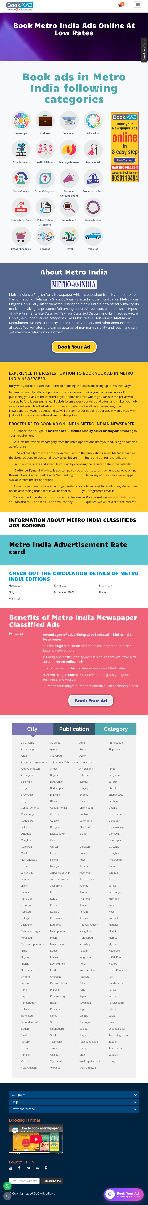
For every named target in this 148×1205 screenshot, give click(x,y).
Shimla (54, 1022)
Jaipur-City (27, 872)
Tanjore (25, 1041)
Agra (82, 742)
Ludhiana (55, 924)
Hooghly (114, 853)
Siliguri (25, 1028)
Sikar (111, 1022)
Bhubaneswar (116, 794)
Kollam (83, 911)
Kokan (83, 905)
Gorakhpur (115, 840)
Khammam (85, 898)
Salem (112, 1009)
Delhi (24, 827)
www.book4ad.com (121, 497)
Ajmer (53, 749)
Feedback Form (144, 50)
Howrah (54, 859)
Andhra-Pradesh (30, 768)
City (32, 729)
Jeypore (113, 879)
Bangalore (115, 775)
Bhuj (23, 801)
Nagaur (83, 950)
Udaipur (54, 1054)
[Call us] (7, 1196)
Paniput (25, 983)
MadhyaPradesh (88, 924)
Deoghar (55, 827)
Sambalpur (27, 1015)
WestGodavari (87, 1067)
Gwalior (25, 853)
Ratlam (54, 1002)
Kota (111, 911)
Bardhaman (56, 781)
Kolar (112, 905)
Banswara (26, 781)
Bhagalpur (85, 788)
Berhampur (56, 788)
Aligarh (25, 755)
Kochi (53, 905)
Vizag (112, 1061)
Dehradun (114, 820)
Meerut (54, 937)
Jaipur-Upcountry (60, 872)
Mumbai (113, 937)
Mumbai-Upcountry (32, 944)
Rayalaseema (116, 1002)
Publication (74, 729)
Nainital (54, 957)
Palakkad (84, 976)
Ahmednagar (28, 749)
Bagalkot (55, 775)
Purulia (112, 989)
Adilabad (55, 742)
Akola (82, 749)
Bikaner (54, 801)
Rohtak (25, 1009)
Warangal (55, 1067)
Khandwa (26, 905)
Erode (82, 833)
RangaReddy (28, 1002)
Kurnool (113, 918)
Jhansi (24, 885)
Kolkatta (54, 911)
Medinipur (27, 937)
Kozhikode (56, 918)
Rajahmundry (58, 996)
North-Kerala (116, 970)
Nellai (82, 963)
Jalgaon (113, 872)
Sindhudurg (57, 1028)
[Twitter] (29, 1168)
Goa (81, 840)
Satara (112, 1015)
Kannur (54, 892)
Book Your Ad (74, 346)
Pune (82, 989)
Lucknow (26, 924)
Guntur (54, 846)
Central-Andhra (30, 807)
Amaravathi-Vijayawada (34, 762)
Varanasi (113, 1054)
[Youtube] (11, 1168)
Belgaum (26, 788)
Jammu (25, 879)
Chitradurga (27, 814)
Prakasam (55, 989)
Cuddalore (27, 820)
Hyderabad (115, 859)
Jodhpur (84, 885)
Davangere (85, 820)
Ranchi (112, 996)
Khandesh (114, 898)
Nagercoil (114, 950)
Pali (111, 976)
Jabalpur (84, 866)
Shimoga (84, 1022)
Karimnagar (115, 892)
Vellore (25, 1061)
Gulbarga (26, 846)
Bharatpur (114, 788)
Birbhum (114, 801)
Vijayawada (56, 1061)
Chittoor (55, 814)
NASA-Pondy (116, 957)
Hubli (82, 859)
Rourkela (55, 1009)
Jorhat (112, 885)
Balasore (84, 775)
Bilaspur (84, 801)
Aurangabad (28, 775)
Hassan (54, 853)
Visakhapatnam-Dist (90, 1061)
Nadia (24, 950)
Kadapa (25, 892)
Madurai (113, 924)
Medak (112, 931)
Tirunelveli (56, 1048)
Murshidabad (57, 944)
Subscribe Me (52, 1181)
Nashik (25, 963)
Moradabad (86, 937)
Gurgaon (84, 846)
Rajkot (82, 996)
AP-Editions (86, 768)
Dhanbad (84, 827)
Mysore (113, 944)
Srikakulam (27, 1035)
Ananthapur (89, 762)
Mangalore (85, 931)
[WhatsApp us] (7, 1186)
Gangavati (114, 833)
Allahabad (56, 755)
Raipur (24, 996)
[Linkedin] (38, 1168)
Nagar (53, 950)
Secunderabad (29, 1022)
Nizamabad (27, 970)
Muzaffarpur (86, 944)
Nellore (113, 963)
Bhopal (83, 794)
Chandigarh (86, 807)
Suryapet (84, 1035)
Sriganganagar (117, 1028)
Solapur (83, 1028)
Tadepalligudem (118, 1035)
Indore (25, 866)
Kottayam (26, 918)
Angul (53, 768)
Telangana (56, 1041)
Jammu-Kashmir (59, 879)
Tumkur (25, 1054)
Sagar (82, 1009)
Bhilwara (55, 794)
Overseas (55, 976)
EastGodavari (57, 833)
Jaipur (112, 866)
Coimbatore (116, 814)
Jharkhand (56, 885)
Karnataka (26, 898)
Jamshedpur (86, 879)
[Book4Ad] (19, 4)
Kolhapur (26, 911)
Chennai (113, 807)
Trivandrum (115, 1048)
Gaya (53, 840)
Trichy (83, 1048)
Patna (82, 983)
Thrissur (25, 1048)
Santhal (83, 1015)
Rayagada (85, 1002)
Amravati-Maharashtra (65, 762)
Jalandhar (85, 872)
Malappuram (57, 931)
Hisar (82, 853)
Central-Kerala (58, 807)
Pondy (25, 989)
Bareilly (83, 781)
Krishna (83, 918)
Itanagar (54, 866)
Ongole (25, 976)
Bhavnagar (27, 794)
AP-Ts (112, 768)
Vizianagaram (29, 1067)
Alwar (82, 755)
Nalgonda (85, 957)
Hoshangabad (29, 859)
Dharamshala (116, 827)
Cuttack (54, 820)
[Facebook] (20, 1168)
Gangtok (26, 840)
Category (116, 729)
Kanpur (83, 892)
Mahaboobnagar (30, 931)
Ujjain (82, 1054)
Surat (53, 1035)
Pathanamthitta (58, 983)
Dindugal (26, 833)
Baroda (113, 781)
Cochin (83, 814)
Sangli (53, 1015)
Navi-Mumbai (58, 963)
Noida (53, 970)
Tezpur (113, 1041)
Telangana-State (88, 1041)
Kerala (53, 898)
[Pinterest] (47, 1168)
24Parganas (27, 742)
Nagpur (25, 957)
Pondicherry (116, 983)
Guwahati (114, 846)
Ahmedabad (116, 742)
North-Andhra (87, 970)
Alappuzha (115, 749)
